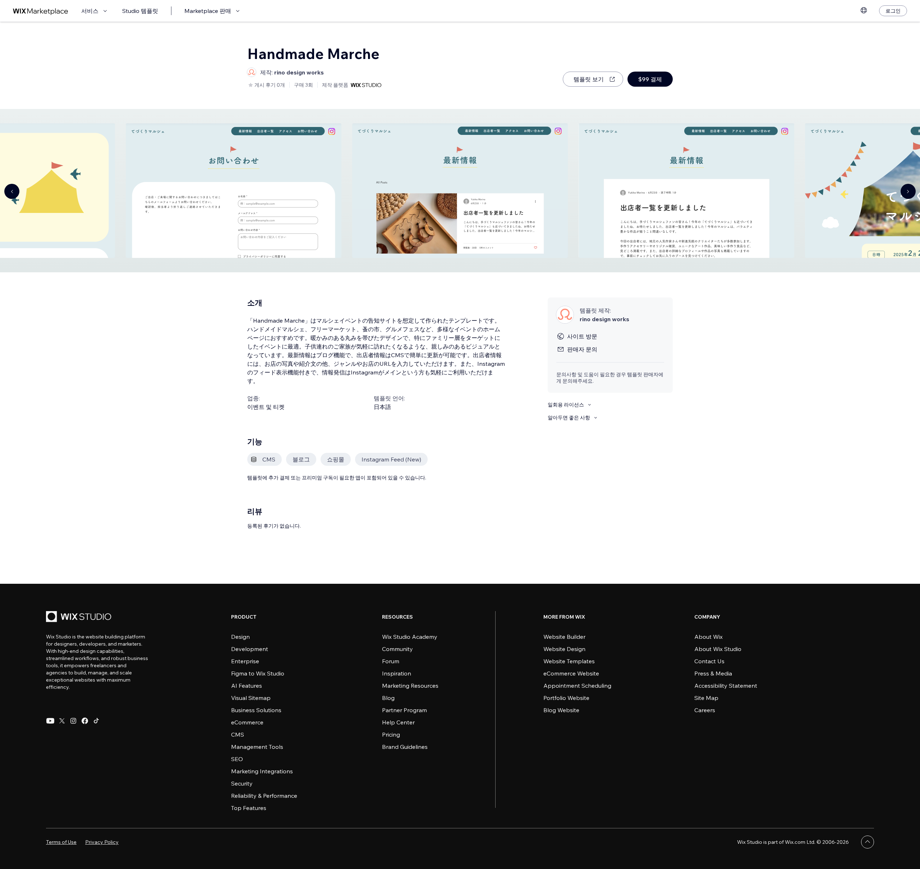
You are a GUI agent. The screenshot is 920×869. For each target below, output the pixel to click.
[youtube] (50, 720)
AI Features (246, 685)
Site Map (706, 697)
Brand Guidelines (405, 746)
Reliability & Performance (264, 795)
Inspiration (396, 673)
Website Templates (569, 661)
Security (242, 783)
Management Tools (257, 746)
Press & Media (713, 673)
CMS (237, 734)
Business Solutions (256, 710)
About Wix (708, 636)
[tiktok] (96, 720)
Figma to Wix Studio (257, 673)
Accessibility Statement (725, 685)
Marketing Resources (410, 685)
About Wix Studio (717, 648)
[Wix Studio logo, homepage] (80, 617)
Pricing (391, 734)
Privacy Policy (102, 842)
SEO (237, 759)
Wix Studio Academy (409, 636)
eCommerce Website (571, 673)
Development (249, 648)
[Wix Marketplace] (40, 11)
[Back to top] (867, 842)
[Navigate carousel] (11, 191)
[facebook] (84, 720)
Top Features (248, 807)
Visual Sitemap (251, 697)
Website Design (564, 648)
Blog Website (561, 710)
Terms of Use (61, 842)
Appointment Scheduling (577, 685)
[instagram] (73, 720)
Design (240, 636)
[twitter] (62, 720)
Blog (388, 697)
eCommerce (247, 722)
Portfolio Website (566, 697)
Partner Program (404, 710)
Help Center (398, 722)
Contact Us (709, 661)
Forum (390, 661)
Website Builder (564, 636)
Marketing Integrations (262, 771)
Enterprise (245, 661)
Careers (704, 710)
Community (397, 648)
